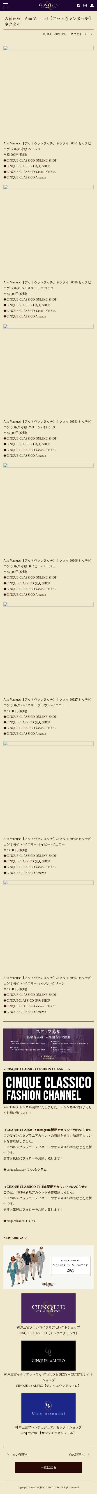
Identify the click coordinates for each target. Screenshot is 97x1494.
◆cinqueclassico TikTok (19, 1221)
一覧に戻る (48, 1467)
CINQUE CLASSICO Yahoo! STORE (31, 172)
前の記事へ (77, 1454)
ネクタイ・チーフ (81, 34)
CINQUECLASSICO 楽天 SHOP (28, 166)
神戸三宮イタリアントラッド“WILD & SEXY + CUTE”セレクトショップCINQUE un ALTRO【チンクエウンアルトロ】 (48, 1380)
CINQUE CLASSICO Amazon (26, 177)
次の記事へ (20, 1454)
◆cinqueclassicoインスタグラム (25, 1169)
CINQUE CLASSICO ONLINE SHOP (32, 160)
